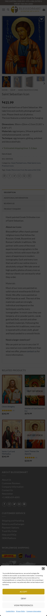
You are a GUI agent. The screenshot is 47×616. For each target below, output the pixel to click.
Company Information (33, 611)
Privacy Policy (20, 611)
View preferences (23, 605)
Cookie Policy (10, 611)
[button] (43, 568)
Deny (23, 598)
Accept (23, 592)
